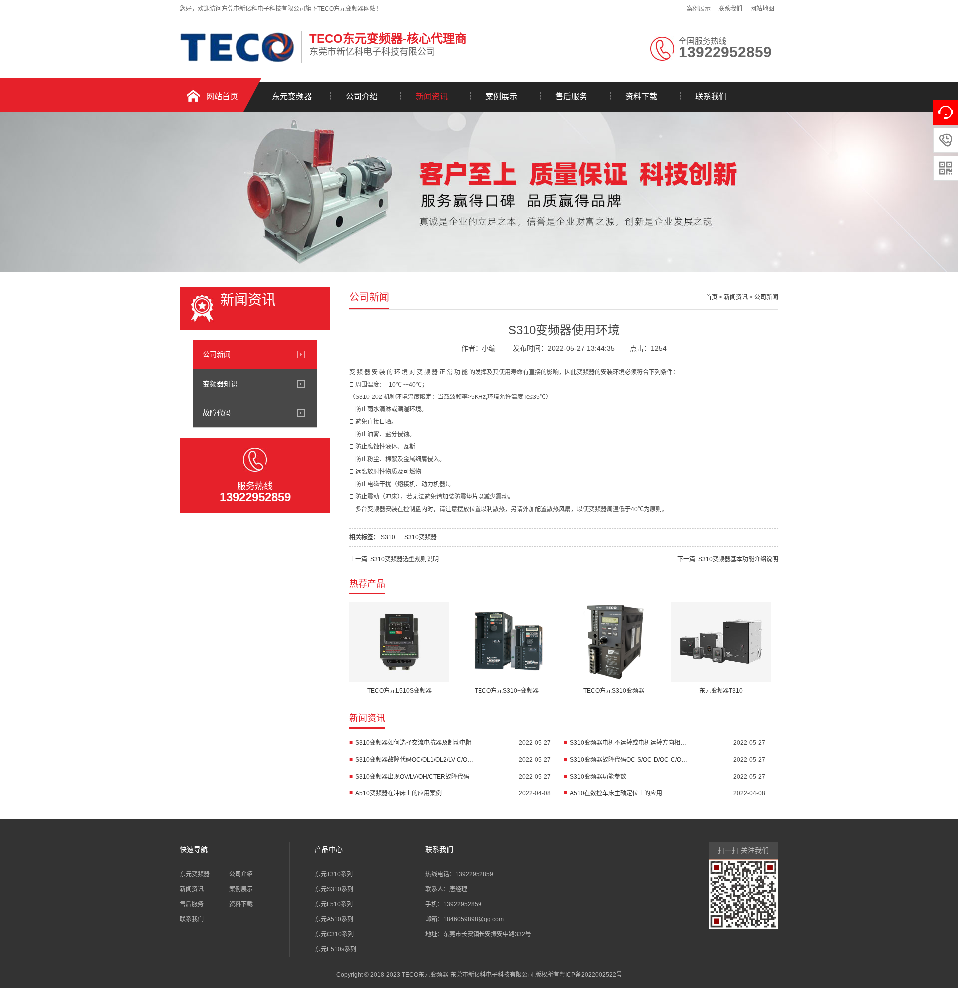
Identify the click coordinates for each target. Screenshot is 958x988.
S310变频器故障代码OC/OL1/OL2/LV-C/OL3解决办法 (415, 759)
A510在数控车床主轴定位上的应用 (616, 793)
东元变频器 (292, 96)
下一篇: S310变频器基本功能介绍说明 (727, 559)
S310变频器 (420, 537)
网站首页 (222, 96)
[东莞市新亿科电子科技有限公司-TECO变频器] (238, 61)
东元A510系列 (334, 919)
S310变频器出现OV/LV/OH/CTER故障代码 (412, 776)
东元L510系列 (334, 904)
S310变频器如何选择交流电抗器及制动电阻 (413, 742)
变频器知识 (220, 384)
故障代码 (217, 413)
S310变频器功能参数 (598, 776)
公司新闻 (217, 354)
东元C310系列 (334, 934)
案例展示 (699, 8)
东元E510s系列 (335, 949)
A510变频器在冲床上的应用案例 (398, 793)
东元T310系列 (334, 874)
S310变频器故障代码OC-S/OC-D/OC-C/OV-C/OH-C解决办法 (630, 759)
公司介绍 (362, 96)
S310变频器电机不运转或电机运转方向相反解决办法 (630, 742)
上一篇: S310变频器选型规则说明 (394, 559)
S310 (388, 537)
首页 (712, 297)
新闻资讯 (432, 96)
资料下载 (641, 96)
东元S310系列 (334, 889)
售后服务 (571, 96)
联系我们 (730, 8)
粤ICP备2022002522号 (590, 974)
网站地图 (762, 8)
